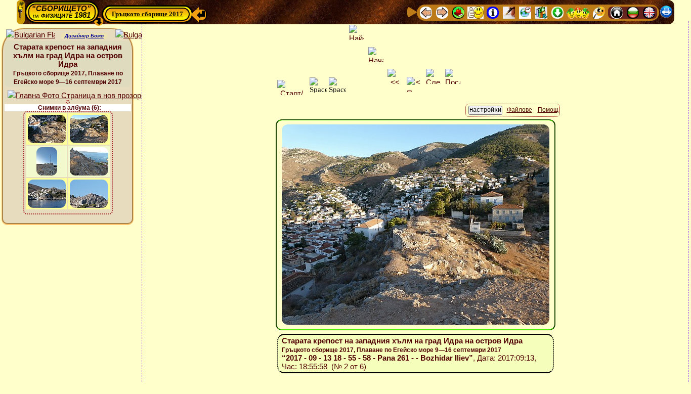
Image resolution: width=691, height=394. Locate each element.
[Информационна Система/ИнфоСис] (493, 12)
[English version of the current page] (30, 35)
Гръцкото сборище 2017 (147, 14)
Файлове (519, 109)
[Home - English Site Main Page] (649, 12)
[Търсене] (599, 12)
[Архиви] (541, 12)
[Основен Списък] (458, 12)
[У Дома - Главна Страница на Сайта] (617, 12)
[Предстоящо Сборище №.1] (475, 12)
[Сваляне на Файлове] (557, 12)
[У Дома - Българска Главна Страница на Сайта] (633, 12)
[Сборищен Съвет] (578, 12)
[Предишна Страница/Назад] (426, 12)
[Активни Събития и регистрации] (525, 12)
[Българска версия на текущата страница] (139, 35)
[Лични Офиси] (509, 12)
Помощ (548, 109)
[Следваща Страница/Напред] (442, 12)
